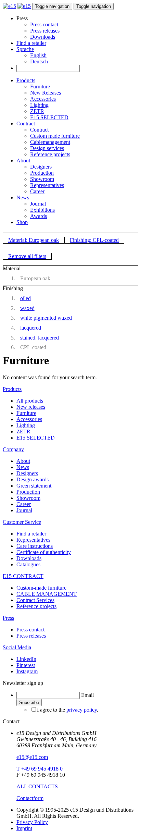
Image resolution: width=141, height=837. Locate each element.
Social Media (17, 647)
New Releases (45, 93)
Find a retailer (31, 43)
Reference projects (50, 154)
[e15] (9, 6)
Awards (38, 216)
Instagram (27, 671)
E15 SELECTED (49, 117)
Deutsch (39, 61)
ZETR (37, 111)
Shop (22, 222)
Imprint (24, 828)
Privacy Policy (32, 822)
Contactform (29, 798)
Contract (25, 123)
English (38, 55)
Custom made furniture (55, 136)
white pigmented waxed (46, 318)
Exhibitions (42, 210)
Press (8, 618)
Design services (47, 148)
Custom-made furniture (41, 588)
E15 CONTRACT (23, 576)
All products (29, 401)
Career (37, 191)
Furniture (40, 86)
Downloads (42, 37)
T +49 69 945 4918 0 (39, 769)
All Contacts (37, 786)
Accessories (43, 99)
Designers (41, 167)
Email (87, 695)
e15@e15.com (32, 757)
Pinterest (25, 665)
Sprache (25, 49)
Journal (38, 204)
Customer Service (22, 522)
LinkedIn (26, 659)
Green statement (33, 486)
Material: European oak (33, 240)
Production (42, 173)
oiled (25, 298)
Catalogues (28, 564)
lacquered (30, 328)
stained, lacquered (39, 338)
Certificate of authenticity (43, 552)
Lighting (39, 105)
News (22, 197)
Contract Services (35, 600)
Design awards (32, 479)
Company (13, 449)
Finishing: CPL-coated (94, 240)
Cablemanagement (50, 142)
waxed (27, 308)
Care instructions (34, 546)
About (23, 160)
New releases (30, 407)
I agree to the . (67, 710)
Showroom (42, 179)
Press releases (45, 31)
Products (25, 80)
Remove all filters (27, 256)
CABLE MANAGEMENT (46, 594)
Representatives (47, 185)
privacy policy (81, 710)
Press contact (44, 24)
